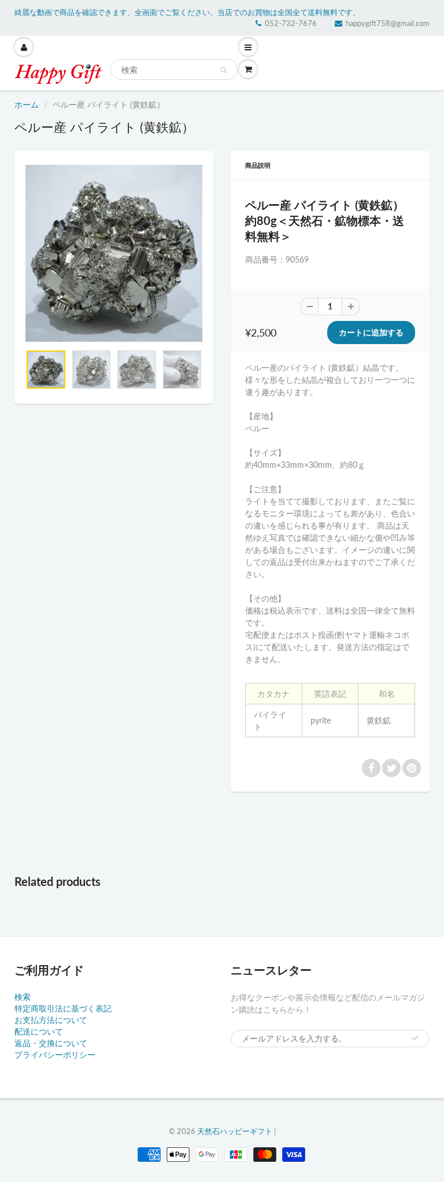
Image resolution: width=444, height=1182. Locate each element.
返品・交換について (50, 1043)
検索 (22, 997)
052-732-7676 (291, 23)
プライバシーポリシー (54, 1054)
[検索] (223, 70)
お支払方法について (50, 1020)
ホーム (26, 104)
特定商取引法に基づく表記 (63, 1008)
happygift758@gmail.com (388, 23)
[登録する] (415, 1038)
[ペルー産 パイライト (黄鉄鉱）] (113, 253)
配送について (38, 1031)
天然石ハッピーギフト (234, 1131)
